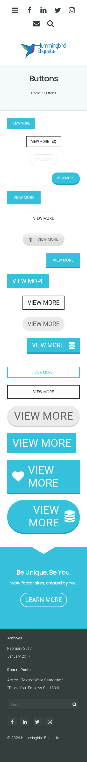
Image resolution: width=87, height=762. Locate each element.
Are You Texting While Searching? (35, 680)
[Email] (36, 23)
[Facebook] (29, 10)
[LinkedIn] (43, 10)
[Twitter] (57, 10)
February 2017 (19, 648)
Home (36, 93)
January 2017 (18, 656)
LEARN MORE (43, 599)
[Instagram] (72, 10)
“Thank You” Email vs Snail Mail (33, 688)
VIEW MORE (21, 123)
